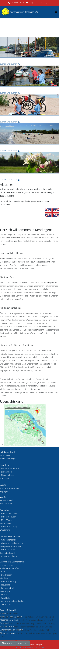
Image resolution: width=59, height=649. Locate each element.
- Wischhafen (5, 598)
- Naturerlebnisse (7, 475)
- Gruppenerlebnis (8, 539)
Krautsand (4, 478)
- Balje (2, 571)
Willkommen (5, 455)
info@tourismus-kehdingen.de (40, 3)
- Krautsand (5, 584)
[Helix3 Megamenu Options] (56, 12)
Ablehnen (23, 643)
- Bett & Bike (5, 523)
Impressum (39, 647)
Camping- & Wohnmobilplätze (12, 601)
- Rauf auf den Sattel (8, 513)
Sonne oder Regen (8, 458)
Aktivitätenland (6, 500)
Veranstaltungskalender (10, 488)
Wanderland (5, 530)
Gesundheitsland (7, 553)
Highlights (4, 491)
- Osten (3, 594)
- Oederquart (5, 591)
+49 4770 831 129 (17, 3)
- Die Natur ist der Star (9, 468)
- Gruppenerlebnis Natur (10, 546)
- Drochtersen (6, 575)
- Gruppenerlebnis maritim (11, 543)
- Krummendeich (7, 588)
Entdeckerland (6, 503)
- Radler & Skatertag (8, 526)
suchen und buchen (9, 64)
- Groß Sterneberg (8, 581)
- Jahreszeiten (6, 471)
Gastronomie (5, 604)
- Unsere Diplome (7, 549)
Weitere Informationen (24, 647)
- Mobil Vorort (6, 520)
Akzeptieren (8, 643)
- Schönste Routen (8, 516)
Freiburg (4, 578)
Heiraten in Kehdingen (9, 556)
